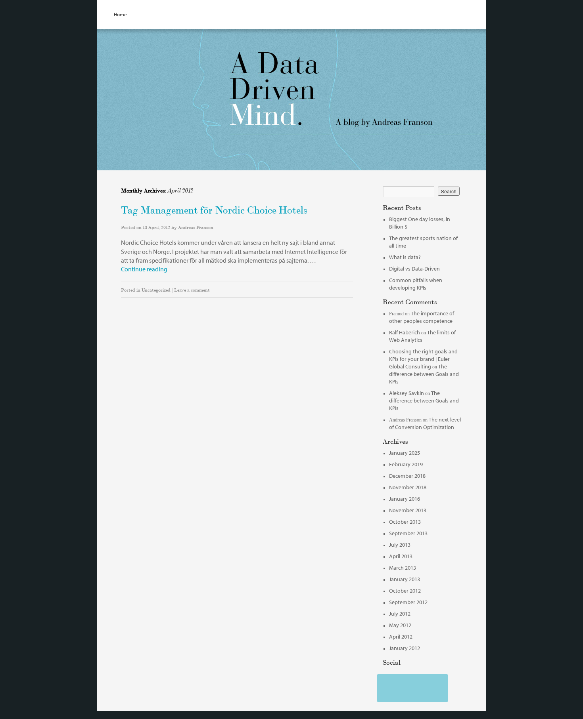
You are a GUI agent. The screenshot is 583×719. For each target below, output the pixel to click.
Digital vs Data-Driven (414, 268)
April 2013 (400, 556)
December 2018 (407, 475)
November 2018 (407, 487)
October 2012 (405, 590)
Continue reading (144, 269)
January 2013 (404, 579)
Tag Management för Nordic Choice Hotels (214, 209)
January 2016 (404, 498)
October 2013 (405, 521)
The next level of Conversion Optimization (425, 423)
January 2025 (404, 452)
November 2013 (407, 510)
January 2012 (404, 648)
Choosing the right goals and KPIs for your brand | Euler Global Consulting (423, 359)
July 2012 (399, 613)
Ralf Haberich (404, 332)
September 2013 (408, 533)
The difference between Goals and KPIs (424, 374)
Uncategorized (156, 289)
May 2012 (400, 625)
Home (120, 14)
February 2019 (406, 464)
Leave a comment (192, 289)
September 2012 (408, 602)
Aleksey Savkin (406, 393)
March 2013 (402, 567)
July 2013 (399, 544)
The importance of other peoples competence (421, 317)
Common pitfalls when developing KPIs (415, 284)
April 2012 (400, 636)
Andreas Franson (195, 227)
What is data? (405, 257)
